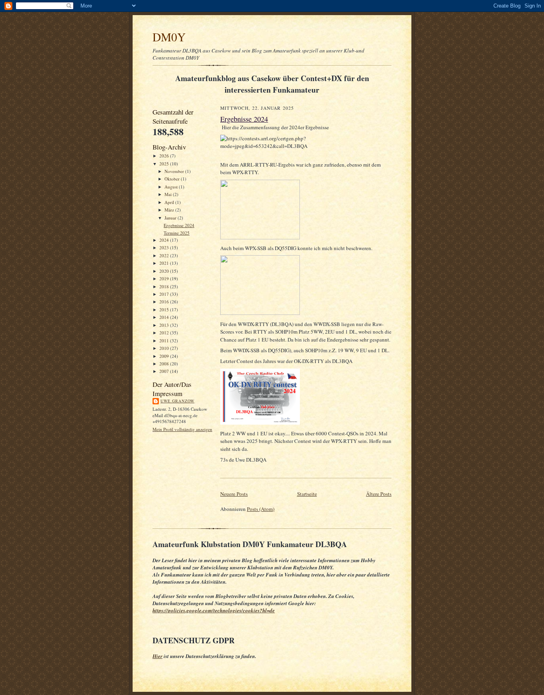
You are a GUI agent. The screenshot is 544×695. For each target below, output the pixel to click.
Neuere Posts (234, 493)
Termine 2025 (177, 233)
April (169, 202)
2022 (164, 255)
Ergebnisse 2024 (179, 225)
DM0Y (169, 37)
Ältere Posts (378, 493)
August (171, 187)
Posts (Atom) (260, 509)
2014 (164, 317)
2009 (164, 356)
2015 (164, 310)
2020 (164, 271)
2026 (164, 156)
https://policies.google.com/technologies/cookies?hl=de (214, 610)
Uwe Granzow (177, 401)
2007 (164, 371)
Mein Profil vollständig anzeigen (182, 429)
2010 (164, 348)
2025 (164, 164)
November (174, 171)
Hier (157, 656)
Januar (171, 218)
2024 (164, 240)
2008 (164, 364)
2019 (164, 278)
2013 (164, 325)
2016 (164, 302)
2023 (164, 247)
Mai (168, 194)
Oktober (172, 179)
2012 (164, 333)
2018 (164, 286)
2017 (164, 294)
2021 (164, 263)
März (169, 210)
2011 (164, 341)
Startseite (307, 493)
